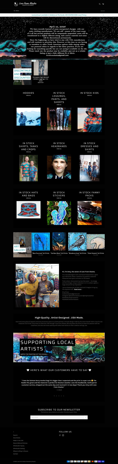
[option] (59, 41)
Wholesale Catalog (19, 448)
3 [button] (58, 396)
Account (103, 10)
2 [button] (56, 396)
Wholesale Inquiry (18, 446)
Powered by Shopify (30, 461)
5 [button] (63, 396)
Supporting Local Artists (47, 345)
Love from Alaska (21, 461)
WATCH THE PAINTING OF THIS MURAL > (34, 354)
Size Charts (16, 438)
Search (15, 435)
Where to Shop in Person (20, 451)
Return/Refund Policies (20, 443)
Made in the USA (18, 440)
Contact (15, 454)
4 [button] (61, 396)
